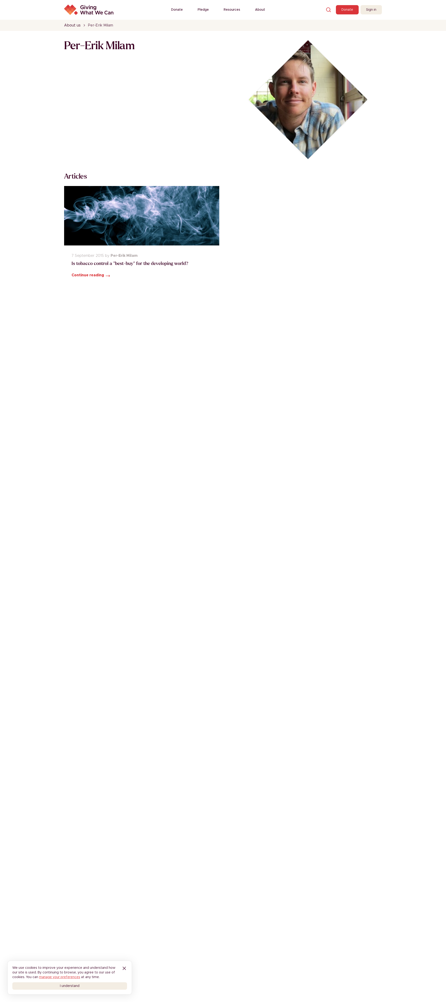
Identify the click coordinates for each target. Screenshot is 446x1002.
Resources (232, 9)
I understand (69, 986)
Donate (177, 9)
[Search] (328, 9)
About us (72, 25)
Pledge (203, 9)
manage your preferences (59, 977)
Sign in (371, 9)
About (260, 9)
